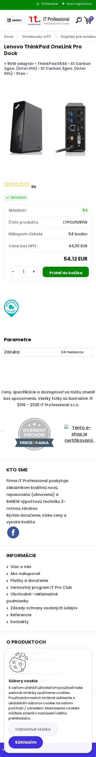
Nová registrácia (79, 4)
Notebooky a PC (36, 36)
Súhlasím (26, 742)
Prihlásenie (49, 4)
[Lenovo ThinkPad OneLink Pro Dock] (48, 128)
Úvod (8, 36)
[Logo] (49, 20)
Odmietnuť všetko (33, 729)
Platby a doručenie (29, 580)
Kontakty (19, 621)
